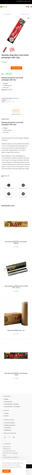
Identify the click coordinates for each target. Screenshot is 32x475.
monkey (12, 101)
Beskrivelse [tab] (16, 111)
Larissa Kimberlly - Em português (12, 406)
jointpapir (10, 90)
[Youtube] (14, 437)
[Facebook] (5, 437)
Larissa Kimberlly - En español (11, 404)
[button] (28, 18)
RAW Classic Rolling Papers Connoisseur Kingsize (16, 242)
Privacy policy (7, 427)
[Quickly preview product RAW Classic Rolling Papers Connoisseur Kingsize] (29, 211)
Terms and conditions (9, 422)
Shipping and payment (9, 425)
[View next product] (29, 14)
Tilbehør (9, 100)
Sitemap (6, 399)
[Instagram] (9, 437)
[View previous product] (3, 14)
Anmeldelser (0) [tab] (16, 114)
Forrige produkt (7, 14)
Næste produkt (24, 14)
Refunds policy (7, 430)
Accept (6, 471)
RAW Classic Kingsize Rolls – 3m (16, 330)
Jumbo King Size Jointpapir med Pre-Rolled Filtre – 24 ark (16, 286)
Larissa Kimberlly (8, 401)
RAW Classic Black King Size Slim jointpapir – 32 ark (16, 374)
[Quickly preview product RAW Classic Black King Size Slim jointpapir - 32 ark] (29, 343)
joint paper (7, 101)
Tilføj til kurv (16, 68)
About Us (6, 416)
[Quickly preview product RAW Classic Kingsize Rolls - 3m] (29, 300)
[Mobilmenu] (30, 6)
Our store (6, 413)
